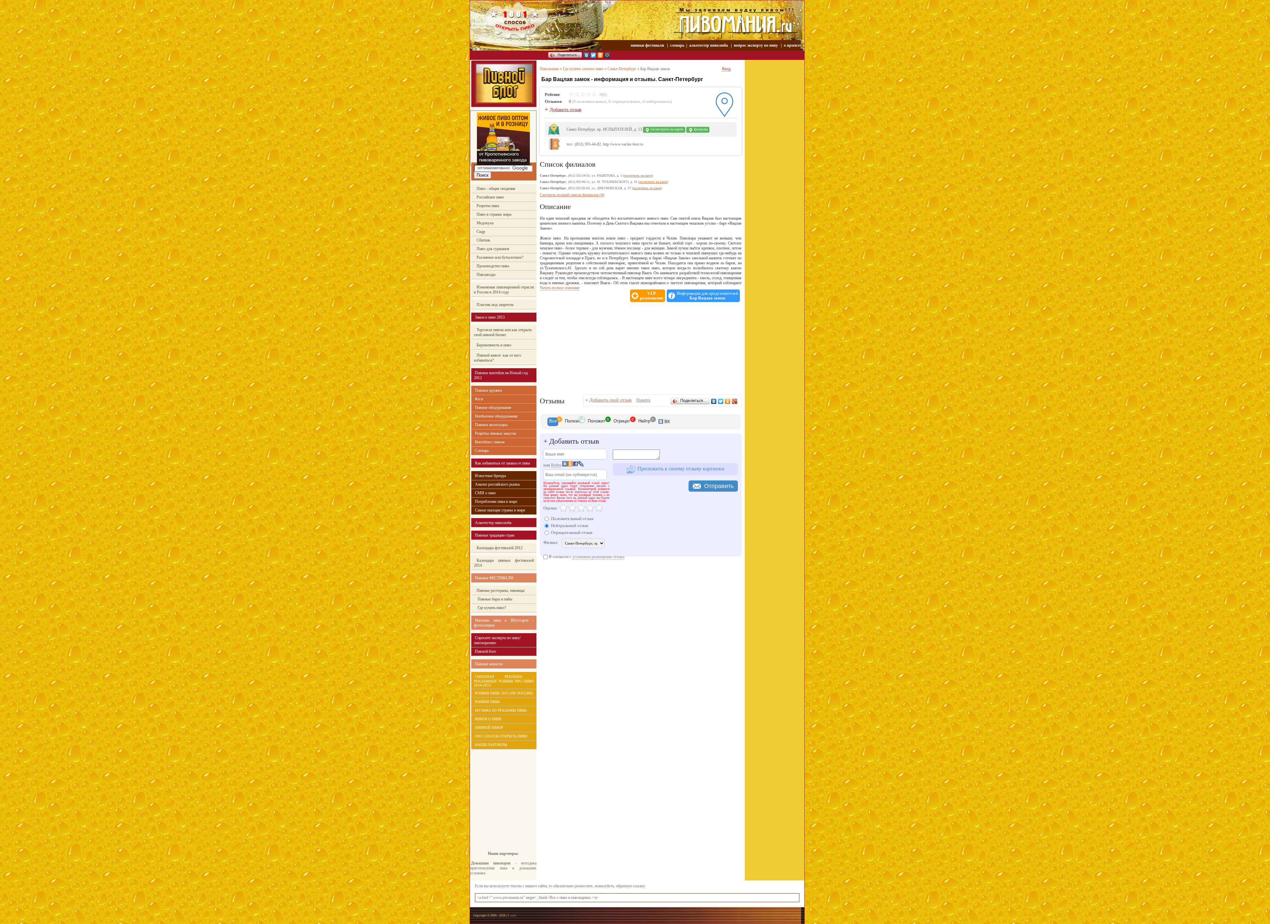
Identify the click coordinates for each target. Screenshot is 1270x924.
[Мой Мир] (607, 55)
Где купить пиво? (491, 607)
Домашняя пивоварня (491, 863)
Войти (556, 465)
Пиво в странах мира (494, 214)
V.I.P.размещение (651, 295)
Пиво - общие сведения (496, 188)
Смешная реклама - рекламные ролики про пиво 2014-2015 (504, 681)
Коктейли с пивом (490, 442)
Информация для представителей (707, 295)
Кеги (479, 399)
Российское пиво (490, 197)
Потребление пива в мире (496, 501)
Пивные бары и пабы (494, 599)
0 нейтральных (656, 101)
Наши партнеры (491, 745)
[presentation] (552, 422)
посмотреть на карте (666, 129)
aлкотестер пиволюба (708, 45)
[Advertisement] (500, 795)
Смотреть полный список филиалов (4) (572, 195)
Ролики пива (487, 702)
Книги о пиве (488, 719)
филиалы (700, 129)
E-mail (512, 915)
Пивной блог (485, 651)
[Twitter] (593, 55)
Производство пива (493, 266)
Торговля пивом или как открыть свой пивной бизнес (503, 332)
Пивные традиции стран (494, 535)
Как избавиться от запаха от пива (502, 463)
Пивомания (549, 68)
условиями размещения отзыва (598, 556)
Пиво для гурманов (493, 248)
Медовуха (485, 223)
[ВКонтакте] (586, 55)
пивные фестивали (648, 45)
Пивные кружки (488, 390)
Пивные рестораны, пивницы (501, 590)
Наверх (643, 400)
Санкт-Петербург (622, 68)
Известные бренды (490, 475)
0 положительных (590, 101)
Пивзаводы (486, 274)
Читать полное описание (559, 288)
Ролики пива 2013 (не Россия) (504, 693)
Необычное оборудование (496, 416)
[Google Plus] (734, 401)
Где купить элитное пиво (583, 68)
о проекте (792, 45)
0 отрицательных (625, 101)
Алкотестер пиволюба (493, 522)
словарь (677, 45)
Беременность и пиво (494, 345)
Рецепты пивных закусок (495, 433)
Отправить (719, 486)
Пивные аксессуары (491, 424)
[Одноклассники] (600, 55)
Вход (726, 68)
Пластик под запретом (495, 304)
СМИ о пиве (485, 493)
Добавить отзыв (565, 109)
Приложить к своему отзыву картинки (680, 468)
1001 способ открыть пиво (501, 736)
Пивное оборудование (493, 407)
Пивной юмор (489, 727)
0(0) (603, 94)
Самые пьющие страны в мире (500, 510)
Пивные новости (488, 664)
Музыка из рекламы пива (501, 710)
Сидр (481, 231)
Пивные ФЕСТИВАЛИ (494, 578)
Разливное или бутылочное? (500, 257)
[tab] (552, 422)
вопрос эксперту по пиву (756, 45)
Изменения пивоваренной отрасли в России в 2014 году (504, 289)
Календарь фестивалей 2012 (500, 548)
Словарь (482, 450)
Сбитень (483, 240)
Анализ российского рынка (497, 484)
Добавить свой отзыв (610, 400)
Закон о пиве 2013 (490, 317)
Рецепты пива (488, 205)
